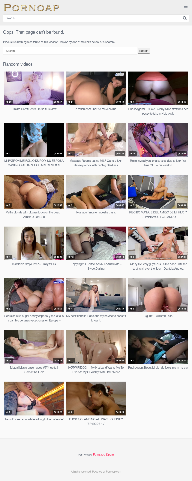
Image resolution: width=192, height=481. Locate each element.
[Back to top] (182, 469)
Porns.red (99, 454)
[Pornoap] (31, 7)
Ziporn (110, 454)
